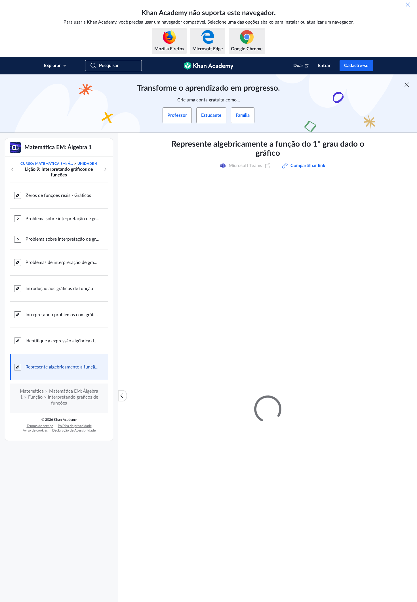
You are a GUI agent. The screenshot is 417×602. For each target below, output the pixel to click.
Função (35, 397)
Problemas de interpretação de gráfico (62, 262)
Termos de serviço (40, 426)
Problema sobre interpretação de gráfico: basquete (62, 239)
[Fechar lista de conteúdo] (122, 395)
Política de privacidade (75, 426)
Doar (298, 65)
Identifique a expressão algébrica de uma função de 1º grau (62, 341)
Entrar (324, 65)
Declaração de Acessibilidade (74, 430)
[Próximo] (105, 169)
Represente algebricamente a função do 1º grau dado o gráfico (62, 367)
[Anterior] (12, 169)
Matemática (32, 391)
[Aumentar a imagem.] (268, 246)
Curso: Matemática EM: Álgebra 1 (46, 163)
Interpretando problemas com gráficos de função (62, 315)
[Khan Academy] (208, 65)
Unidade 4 (87, 163)
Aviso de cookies (35, 430)
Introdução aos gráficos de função (59, 288)
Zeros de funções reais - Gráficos (58, 195)
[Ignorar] (407, 4)
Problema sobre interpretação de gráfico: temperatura (62, 218)
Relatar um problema (333, 421)
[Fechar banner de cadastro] (406, 84)
